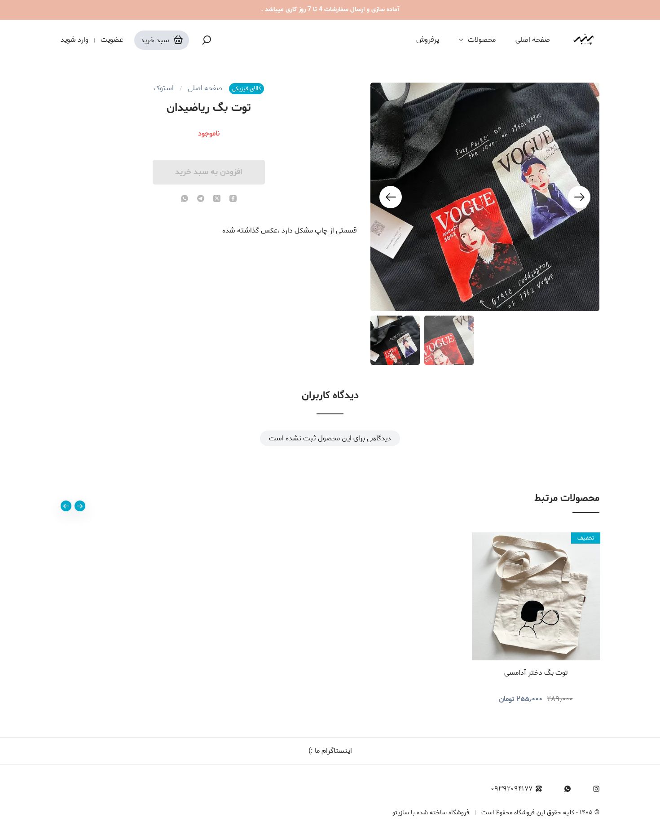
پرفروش (427, 40)
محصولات (482, 40)
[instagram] (596, 789)
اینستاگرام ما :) (330, 751)
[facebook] (233, 199)
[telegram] (200, 199)
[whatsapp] (184, 199)
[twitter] (216, 199)
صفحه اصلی (532, 40)
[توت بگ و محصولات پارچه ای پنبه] (583, 40)
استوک (164, 88)
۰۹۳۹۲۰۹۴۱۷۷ (511, 789)
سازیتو (400, 813)
